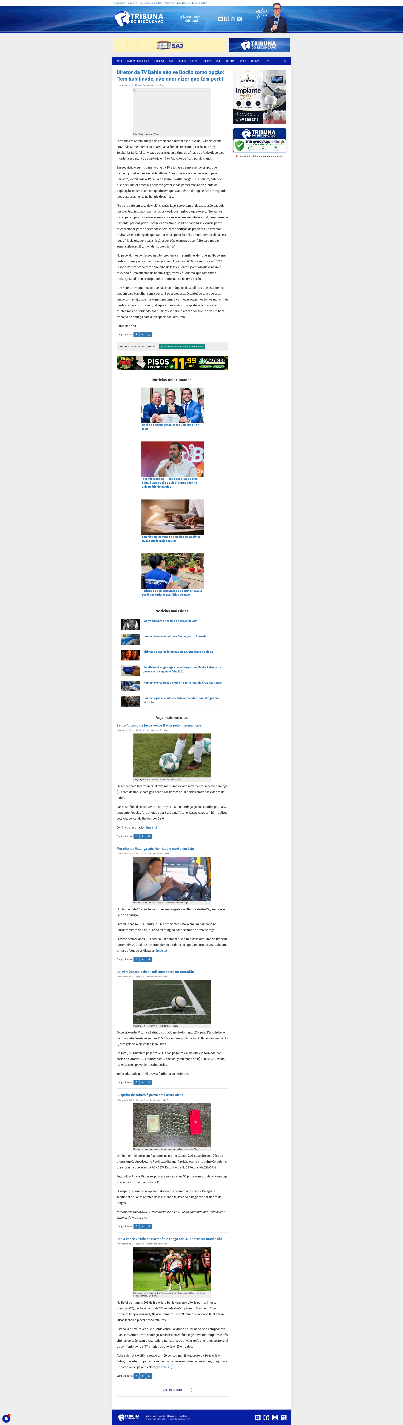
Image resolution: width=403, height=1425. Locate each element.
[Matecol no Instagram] (172, 363)
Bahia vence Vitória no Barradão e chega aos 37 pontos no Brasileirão (169, 1239)
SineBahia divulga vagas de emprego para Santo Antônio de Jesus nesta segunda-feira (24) (182, 669)
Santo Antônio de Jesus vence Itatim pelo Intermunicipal (159, 725)
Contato (158, 3)
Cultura (230, 61)
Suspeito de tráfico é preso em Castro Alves (150, 1095)
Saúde (218, 61)
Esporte (242, 61)
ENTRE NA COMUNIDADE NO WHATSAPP (183, 346)
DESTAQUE (141, 853)
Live (268, 61)
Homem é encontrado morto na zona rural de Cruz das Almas (182, 682)
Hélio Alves (132, 3)
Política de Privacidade (175, 3)
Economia (206, 61)
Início (148, 1416)
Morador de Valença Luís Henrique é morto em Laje (155, 849)
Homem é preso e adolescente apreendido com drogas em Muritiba (181, 700)
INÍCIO (119, 61)
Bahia (138, 85)
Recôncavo (159, 61)
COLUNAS (255, 61)
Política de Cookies (197, 3)
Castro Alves (142, 1100)
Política (182, 61)
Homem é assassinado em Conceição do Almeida (174, 636)
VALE (171, 61)
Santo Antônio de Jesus (138, 61)
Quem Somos (118, 3)
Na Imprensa (146, 3)
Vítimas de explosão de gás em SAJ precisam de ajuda (178, 652)
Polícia (193, 61)
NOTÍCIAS (141, 730)
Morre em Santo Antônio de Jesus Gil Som (170, 621)
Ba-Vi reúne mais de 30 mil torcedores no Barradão (155, 972)
